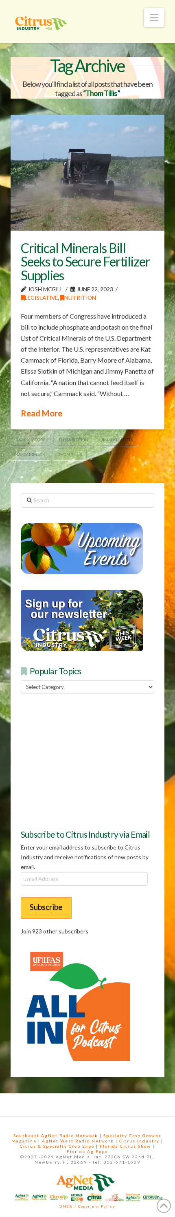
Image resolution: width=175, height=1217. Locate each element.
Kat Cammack (30, 454)
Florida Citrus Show (125, 1146)
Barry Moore (30, 439)
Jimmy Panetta (117, 439)
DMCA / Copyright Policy (87, 1206)
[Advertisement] (82, 761)
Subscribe (46, 906)
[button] (154, 17)
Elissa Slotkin (73, 439)
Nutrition (80, 297)
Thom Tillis (70, 454)
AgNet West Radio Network (78, 1140)
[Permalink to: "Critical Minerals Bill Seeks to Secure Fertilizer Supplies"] (87, 173)
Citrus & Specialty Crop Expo (57, 1146)
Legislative (41, 297)
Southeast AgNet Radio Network (55, 1135)
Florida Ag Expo (87, 1151)
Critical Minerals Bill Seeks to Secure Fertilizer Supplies (85, 261)
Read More (41, 413)
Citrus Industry (139, 1140)
